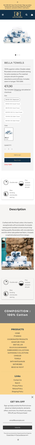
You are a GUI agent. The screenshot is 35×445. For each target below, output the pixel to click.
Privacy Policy (18, 386)
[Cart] (32, 14)
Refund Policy (18, 389)
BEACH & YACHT (17, 367)
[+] (12, 149)
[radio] (12, 99)
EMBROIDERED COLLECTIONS (18, 350)
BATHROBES (17, 364)
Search (17, 383)
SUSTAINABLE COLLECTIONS (18, 353)
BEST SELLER (18, 345)
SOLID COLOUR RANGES (18, 347)
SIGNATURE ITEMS (18, 342)
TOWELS (17, 359)
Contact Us (18, 380)
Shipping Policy (17, 391)
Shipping (17, 90)
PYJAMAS (17, 336)
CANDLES (17, 356)
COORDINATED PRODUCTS (17, 339)
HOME (17, 333)
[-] (5, 149)
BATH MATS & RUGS (17, 361)
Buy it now (17, 160)
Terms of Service (20, 435)
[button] (15, 55)
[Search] (26, 14)
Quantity (7, 145)
